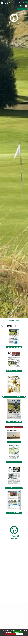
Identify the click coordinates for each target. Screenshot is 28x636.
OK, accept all (18, 632)
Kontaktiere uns (14, 538)
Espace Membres (22, 9)
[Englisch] (7, 2)
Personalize (20, 634)
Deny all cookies (11, 634)
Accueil (7, 322)
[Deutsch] (9, 2)
